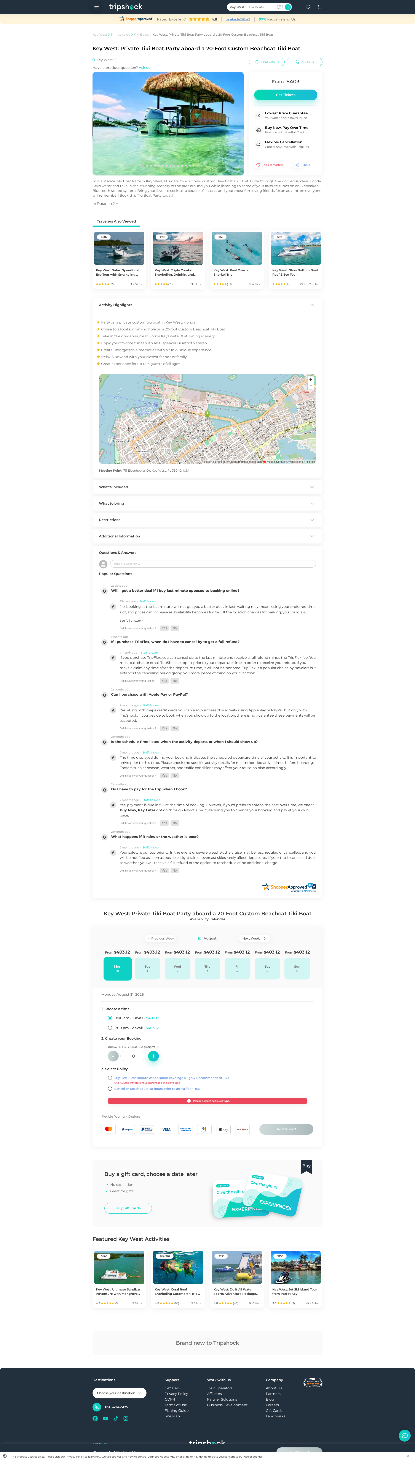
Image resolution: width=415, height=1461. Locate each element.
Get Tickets (285, 95)
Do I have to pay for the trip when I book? (149, 789)
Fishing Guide (177, 1411)
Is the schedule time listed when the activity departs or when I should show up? (184, 742)
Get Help (172, 1388)
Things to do (120, 34)
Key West (100, 34)
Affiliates (214, 1394)
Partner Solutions (222, 1399)
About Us (274, 1388)
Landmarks (275, 1416)
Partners (273, 1394)
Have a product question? (121, 68)
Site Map (172, 1416)
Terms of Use (176, 1405)
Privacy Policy (176, 1394)
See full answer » (131, 620)
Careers (272, 1405)
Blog (270, 1399)
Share (306, 164)
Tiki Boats (141, 34)
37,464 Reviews (238, 19)
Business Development (227, 1405)
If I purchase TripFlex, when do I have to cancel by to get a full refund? (175, 642)
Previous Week (163, 938)
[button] (164, 628)
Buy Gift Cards (128, 1208)
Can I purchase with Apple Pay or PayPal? (149, 694)
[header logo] (121, 7)
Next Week (251, 938)
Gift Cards (274, 1411)
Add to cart (286, 1129)
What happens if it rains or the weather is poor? (155, 837)
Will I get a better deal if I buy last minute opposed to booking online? (175, 591)
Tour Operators (220, 1388)
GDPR (170, 1399)
